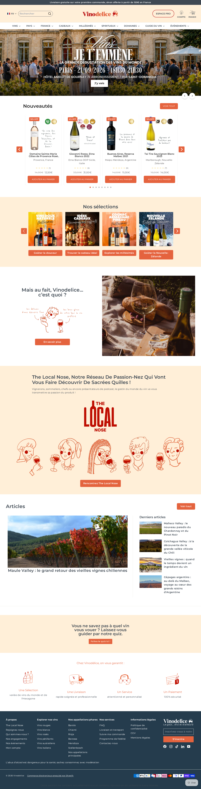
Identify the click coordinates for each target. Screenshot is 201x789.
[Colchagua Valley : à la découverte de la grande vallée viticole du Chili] (150, 546)
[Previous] (185, 96)
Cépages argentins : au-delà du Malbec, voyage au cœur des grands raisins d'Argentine (177, 585)
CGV (133, 733)
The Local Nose (14, 725)
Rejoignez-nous (15, 729)
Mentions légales (140, 737)
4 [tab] (99, 187)
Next (182, 149)
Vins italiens (44, 747)
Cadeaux (65, 25)
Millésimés (86, 25)
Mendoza (73, 743)
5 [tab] (101, 187)
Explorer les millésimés (119, 253)
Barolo (72, 725)
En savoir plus (52, 342)
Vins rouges (43, 725)
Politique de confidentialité (139, 727)
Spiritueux (109, 25)
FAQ (102, 725)
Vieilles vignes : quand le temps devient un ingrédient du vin (179, 563)
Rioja (71, 734)
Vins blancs (43, 729)
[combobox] (35, 14)
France (46, 25)
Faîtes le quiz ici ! (100, 641)
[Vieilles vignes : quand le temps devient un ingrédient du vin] (150, 565)
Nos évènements (15, 743)
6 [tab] (104, 187)
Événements (178, 25)
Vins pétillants (45, 738)
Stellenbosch (75, 747)
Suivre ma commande (112, 734)
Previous (19, 149)
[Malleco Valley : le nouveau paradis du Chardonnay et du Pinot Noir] (150, 528)
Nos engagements (16, 738)
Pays (29, 25)
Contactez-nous (108, 743)
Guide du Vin (153, 25)
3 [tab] (96, 187)
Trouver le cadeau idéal (82, 253)
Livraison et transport (111, 729)
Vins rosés (42, 734)
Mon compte (13, 747)
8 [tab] (110, 187)
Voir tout (186, 506)
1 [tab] (90, 187)
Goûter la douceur (45, 253)
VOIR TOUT (169, 106)
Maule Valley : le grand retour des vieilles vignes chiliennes (67, 570)
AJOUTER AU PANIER (43, 179)
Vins (15, 25)
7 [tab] (107, 187)
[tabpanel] (43, 149)
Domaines (130, 25)
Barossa (72, 738)
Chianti (72, 729)
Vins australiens (46, 743)
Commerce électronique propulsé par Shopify (50, 775)
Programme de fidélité (112, 738)
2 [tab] (93, 187)
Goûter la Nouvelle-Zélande (156, 255)
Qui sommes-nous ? (17, 734)
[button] (12, 13)
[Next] (192, 96)
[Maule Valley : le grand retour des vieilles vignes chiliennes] (68, 542)
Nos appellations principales (77, 754)
